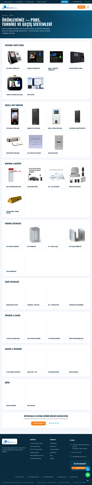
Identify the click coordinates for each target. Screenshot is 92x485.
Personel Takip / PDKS (36, 443)
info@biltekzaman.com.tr (80, 456)
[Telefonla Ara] (87, 468)
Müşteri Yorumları (41, 1)
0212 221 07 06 (77, 1)
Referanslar (53, 452)
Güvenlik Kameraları (35, 458)
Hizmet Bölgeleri (54, 449)
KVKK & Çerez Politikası (64, 482)
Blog (51, 455)
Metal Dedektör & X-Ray (36, 455)
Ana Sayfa (4, 15)
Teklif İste (81, 7)
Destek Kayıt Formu (42, 482)
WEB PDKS (65, 1)
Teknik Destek (30, 1)
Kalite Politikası (52, 482)
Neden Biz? (53, 446)
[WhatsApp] (87, 474)
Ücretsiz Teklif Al (38, 423)
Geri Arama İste (79, 468)
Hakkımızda (53, 443)
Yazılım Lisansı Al (8, 1)
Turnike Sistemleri (35, 446)
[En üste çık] (87, 480)
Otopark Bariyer (34, 452)
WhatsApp (87, 1)
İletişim (52, 458)
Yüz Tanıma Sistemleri (36, 449)
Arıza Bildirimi (19, 1)
